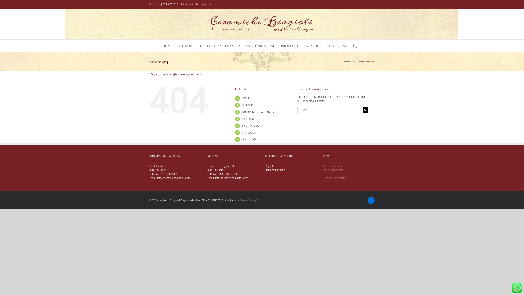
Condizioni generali (334, 169)
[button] (355, 46)
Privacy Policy (256, 200)
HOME (246, 98)
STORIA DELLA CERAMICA (258, 111)
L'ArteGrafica (240, 200)
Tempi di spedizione (334, 177)
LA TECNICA (249, 118)
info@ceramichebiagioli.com (196, 4)
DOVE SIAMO (250, 139)
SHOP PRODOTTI (252, 125)
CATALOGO (249, 132)
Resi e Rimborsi (332, 174)
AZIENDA (248, 105)
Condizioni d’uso (332, 166)
